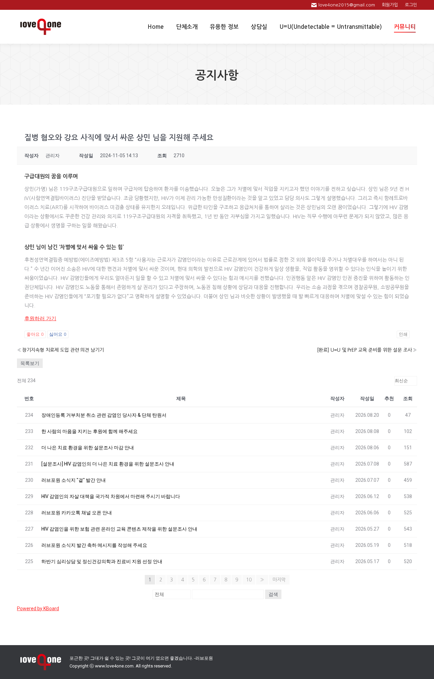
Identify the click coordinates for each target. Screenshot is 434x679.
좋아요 (35, 334)
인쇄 (403, 334)
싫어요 (57, 334)
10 (249, 579)
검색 (273, 594)
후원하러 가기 (40, 318)
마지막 (279, 579)
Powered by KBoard (38, 608)
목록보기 (29, 363)
